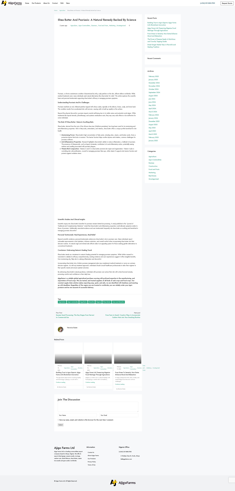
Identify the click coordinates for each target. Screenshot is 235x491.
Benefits (91, 302)
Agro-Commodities (84, 25)
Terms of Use (91, 465)
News (68, 3)
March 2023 (153, 134)
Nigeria (98, 302)
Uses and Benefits (118, 302)
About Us (46, 3)
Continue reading (60, 382)
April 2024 (152, 108)
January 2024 (153, 118)
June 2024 (152, 102)
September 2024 (154, 92)
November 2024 (154, 86)
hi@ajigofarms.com (126, 459)
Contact (55, 3)
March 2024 (153, 112)
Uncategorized (121, 25)
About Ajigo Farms (93, 455)
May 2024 (152, 105)
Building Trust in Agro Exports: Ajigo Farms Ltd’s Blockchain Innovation (68, 373)
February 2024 (154, 115)
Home (27, 3)
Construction (153, 166)
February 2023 (154, 137)
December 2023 (154, 121)
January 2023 (153, 141)
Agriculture (62, 10)
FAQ (61, 3)
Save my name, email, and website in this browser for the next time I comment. (86, 420)
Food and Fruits (103, 25)
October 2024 (153, 89)
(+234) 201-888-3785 (207, 3)
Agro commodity (73, 302)
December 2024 (154, 83)
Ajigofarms (83, 302)
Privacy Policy (92, 462)
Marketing (112, 25)
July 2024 (152, 99)
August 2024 (153, 96)
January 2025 (153, 80)
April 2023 (152, 131)
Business (94, 25)
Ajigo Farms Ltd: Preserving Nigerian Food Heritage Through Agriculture (98, 373)
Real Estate (152, 176)
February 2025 (154, 76)
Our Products (36, 3)
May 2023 (152, 128)
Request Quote (227, 3)
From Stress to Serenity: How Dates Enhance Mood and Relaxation (127, 373)
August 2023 (153, 125)
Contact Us (91, 452)
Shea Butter (106, 302)
